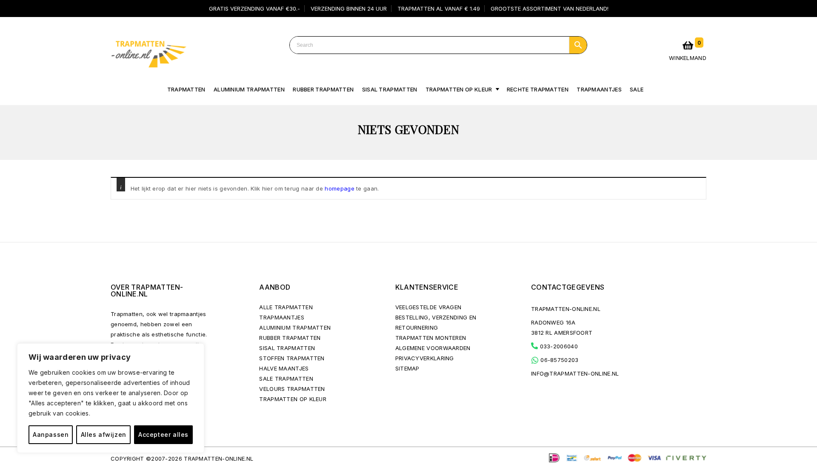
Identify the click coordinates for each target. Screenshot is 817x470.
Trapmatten (186, 89)
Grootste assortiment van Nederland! (549, 8)
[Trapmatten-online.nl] (148, 52)
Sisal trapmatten (389, 89)
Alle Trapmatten (286, 307)
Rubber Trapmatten (323, 89)
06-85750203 (559, 359)
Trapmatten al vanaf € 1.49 (438, 8)
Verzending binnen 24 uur (349, 8)
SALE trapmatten (286, 378)
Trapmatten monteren (430, 337)
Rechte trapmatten (537, 89)
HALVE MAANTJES (284, 368)
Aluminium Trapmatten (295, 327)
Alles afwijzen (103, 434)
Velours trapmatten (292, 388)
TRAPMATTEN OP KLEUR (292, 399)
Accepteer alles (163, 434)
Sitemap (407, 368)
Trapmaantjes (599, 89)
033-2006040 (558, 346)
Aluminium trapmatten (249, 89)
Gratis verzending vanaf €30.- (254, 8)
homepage (339, 188)
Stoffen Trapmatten (291, 358)
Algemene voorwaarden (433, 348)
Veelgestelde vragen (428, 307)
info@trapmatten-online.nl (575, 373)
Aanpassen (51, 434)
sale (636, 89)
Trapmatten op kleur (459, 89)
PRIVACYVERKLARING (424, 358)
